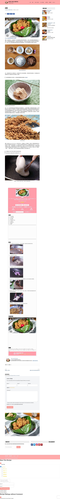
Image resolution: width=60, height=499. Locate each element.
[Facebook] (32, 444)
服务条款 (20, 404)
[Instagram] (8, 364)
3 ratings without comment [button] (14, 375)
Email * (1, 486)
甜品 (11, 9)
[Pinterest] (9, 364)
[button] (21, 202)
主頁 (30, 2)
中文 (17, 455)
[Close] (0, 463)
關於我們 (47, 2)
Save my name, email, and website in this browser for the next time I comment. (20, 402)
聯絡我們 (50, 2)
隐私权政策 (16, 404)
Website (29, 383)
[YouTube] (39, 444)
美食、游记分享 (37, 2)
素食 (13, 13)
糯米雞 (26, 77)
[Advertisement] (22, 232)
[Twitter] (10, 364)
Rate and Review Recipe (5, 488)
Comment (9, 390)
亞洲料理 (9, 9)
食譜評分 (8, 387)
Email (18, 383)
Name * (1, 483)
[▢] (9, 216)
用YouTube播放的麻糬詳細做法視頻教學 (10, 38)
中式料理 (6, 9)
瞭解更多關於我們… (35, 360)
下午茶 (8, 13)
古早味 (11, 13)
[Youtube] (5, 364)
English (54, 2)
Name (8, 383)
